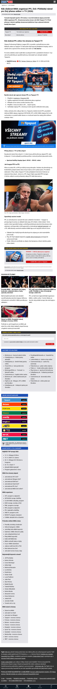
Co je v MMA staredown (12, 543)
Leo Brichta (8, 570)
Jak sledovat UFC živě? (11, 477)
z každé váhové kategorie (33, 237)
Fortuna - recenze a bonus (12, 620)
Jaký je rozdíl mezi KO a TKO (13, 546)
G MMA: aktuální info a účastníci (14, 517)
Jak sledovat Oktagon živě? (13, 479)
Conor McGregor (9, 562)
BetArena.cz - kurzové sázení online (15, 355)
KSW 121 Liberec (14, 457)
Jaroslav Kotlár (9, 601)
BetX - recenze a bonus (11, 636)
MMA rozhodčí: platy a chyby (13, 541)
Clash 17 (12, 465)
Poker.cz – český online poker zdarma (42, 368)
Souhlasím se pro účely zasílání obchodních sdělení (21, 341)
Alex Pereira (8, 582)
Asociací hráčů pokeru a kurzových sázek (13, 658)
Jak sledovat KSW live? (11, 481)
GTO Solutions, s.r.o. (30, 680)
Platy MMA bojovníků (11, 536)
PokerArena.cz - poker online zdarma (41, 366)
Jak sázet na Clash (10, 613)
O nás (3, 678)
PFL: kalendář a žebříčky (12, 510)
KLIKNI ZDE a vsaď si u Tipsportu (39, 261)
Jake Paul (8, 579)
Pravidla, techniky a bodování (13, 524)
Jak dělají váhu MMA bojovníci (14, 529)
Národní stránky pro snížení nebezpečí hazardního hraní (22, 674)
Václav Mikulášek (10, 589)
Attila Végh (8, 565)
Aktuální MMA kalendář (12, 467)
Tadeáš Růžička (9, 586)
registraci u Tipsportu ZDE (21, 98)
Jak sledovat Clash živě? (12, 484)
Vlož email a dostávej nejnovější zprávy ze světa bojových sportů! (16, 335)
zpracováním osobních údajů (16, 341)
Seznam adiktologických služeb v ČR (41, 672)
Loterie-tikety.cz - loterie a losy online (41, 359)
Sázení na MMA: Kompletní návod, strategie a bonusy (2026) (12, 320)
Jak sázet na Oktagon (11, 615)
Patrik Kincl (8, 572)
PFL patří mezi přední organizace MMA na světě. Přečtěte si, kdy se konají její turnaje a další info (42, 291)
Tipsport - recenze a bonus (12, 617)
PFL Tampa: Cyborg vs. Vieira (27, 61)
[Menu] (54, 2)
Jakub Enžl (8, 598)
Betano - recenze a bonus (12, 622)
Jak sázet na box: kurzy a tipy (13, 551)
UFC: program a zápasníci (12, 496)
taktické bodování (43, 226)
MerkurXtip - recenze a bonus (13, 634)
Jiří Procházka (9, 558)
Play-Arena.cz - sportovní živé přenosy (42, 370)
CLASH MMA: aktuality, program (14, 500)
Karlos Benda (9, 591)
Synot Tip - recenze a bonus (13, 629)
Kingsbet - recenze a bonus (13, 627)
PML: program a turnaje (12, 505)
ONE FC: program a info (11, 512)
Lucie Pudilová (9, 577)
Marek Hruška (17, 14)
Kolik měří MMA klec (11, 539)
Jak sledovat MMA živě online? (14, 488)
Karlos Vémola (9, 560)
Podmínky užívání (32, 678)
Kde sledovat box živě (11, 548)
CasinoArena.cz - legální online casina (16, 374)
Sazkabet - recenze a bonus (13, 632)
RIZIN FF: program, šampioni (13, 515)
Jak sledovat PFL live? (11, 486)
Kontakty (9, 678)
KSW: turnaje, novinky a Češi (13, 503)
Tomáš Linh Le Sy (10, 603)
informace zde (39, 666)
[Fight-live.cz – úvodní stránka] (7, 2)
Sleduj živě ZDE (44, 32)
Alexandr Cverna (10, 593)
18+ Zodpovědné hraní (15, 680)
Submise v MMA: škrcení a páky (14, 532)
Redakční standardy (19, 678)
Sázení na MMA (9, 610)
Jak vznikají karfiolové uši (12, 534)
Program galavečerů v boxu (13, 469)
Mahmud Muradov (10, 567)
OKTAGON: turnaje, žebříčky (13, 498)
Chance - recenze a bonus (12, 625)
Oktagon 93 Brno (14, 455)
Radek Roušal (9, 584)
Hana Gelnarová (9, 596)
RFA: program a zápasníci (12, 508)
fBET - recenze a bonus (11, 639)
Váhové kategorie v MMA (12, 527)
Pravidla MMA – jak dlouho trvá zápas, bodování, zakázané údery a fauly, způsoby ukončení (13, 291)
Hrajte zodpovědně (6, 662)
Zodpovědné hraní (38, 656)
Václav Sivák (8, 574)
